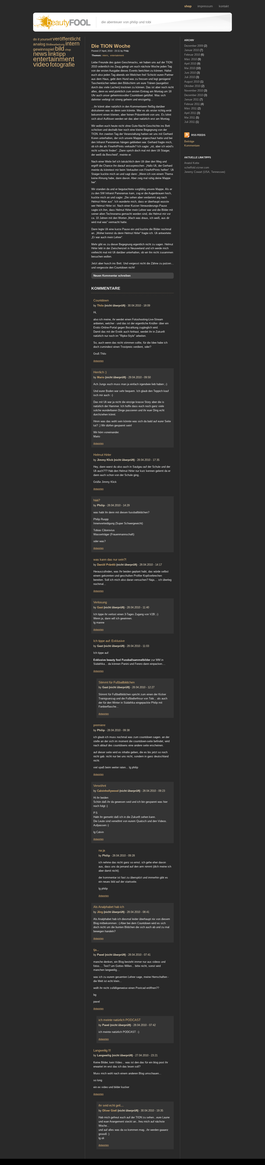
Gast (100, 607)
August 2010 (191, 81)
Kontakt (224, 6)
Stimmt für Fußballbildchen (117, 682)
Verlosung (100, 602)
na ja (102, 850)
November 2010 (193, 90)
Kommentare (192, 145)
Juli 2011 (189, 121)
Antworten (98, 361)
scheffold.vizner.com (196, 167)
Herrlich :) (100, 372)
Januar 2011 (191, 99)
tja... (96, 950)
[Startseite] (67, 29)
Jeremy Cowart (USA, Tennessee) (204, 171)
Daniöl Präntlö (106, 564)
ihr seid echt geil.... (111, 1105)
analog (39, 44)
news (40, 53)
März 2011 (190, 108)
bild (59, 48)
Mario (100, 377)
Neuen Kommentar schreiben (112, 275)
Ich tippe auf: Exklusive (109, 641)
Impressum (205, 6)
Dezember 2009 (193, 45)
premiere (99, 725)
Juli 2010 (189, 77)
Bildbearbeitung (55, 44)
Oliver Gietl (109, 1110)
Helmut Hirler (102, 454)
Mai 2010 (189, 68)
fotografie (62, 64)
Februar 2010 (192, 54)
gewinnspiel (43, 49)
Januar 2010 (191, 50)
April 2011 (190, 113)
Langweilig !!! (102, 1050)
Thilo (100, 305)
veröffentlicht (67, 38)
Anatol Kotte (191, 163)
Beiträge (189, 141)
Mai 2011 (189, 117)
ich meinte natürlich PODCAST (120, 1020)
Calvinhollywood (108, 790)
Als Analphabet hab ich (108, 907)
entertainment (53, 59)
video (41, 64)
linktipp (57, 54)
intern (72, 43)
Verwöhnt (99, 785)
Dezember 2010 (193, 95)
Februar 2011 (192, 104)
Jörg (100, 912)
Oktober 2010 (192, 86)
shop (188, 6)
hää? (96, 500)
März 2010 (190, 59)
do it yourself (42, 39)
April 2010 (190, 63)
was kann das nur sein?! (109, 559)
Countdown (101, 300)
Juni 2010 (190, 72)
